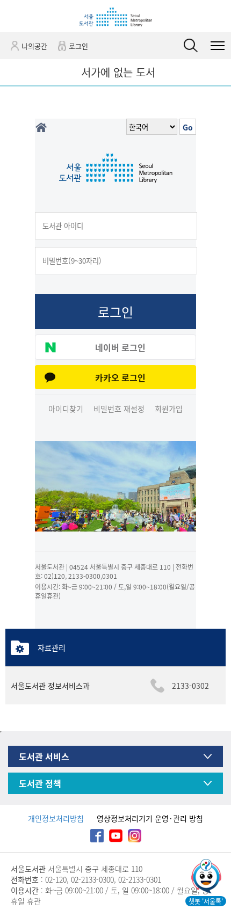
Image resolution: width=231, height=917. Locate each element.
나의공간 (34, 46)
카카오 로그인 (120, 377)
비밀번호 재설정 (119, 408)
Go (188, 127)
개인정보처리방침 (56, 818)
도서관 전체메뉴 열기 (218, 45)
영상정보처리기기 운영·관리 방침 (150, 818)
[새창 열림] (205, 877)
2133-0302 (190, 685)
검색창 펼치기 (191, 46)
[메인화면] (41, 127)
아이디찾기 (65, 408)
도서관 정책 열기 (207, 783)
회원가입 (169, 408)
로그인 (78, 46)
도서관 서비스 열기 (207, 756)
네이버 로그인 (120, 347)
